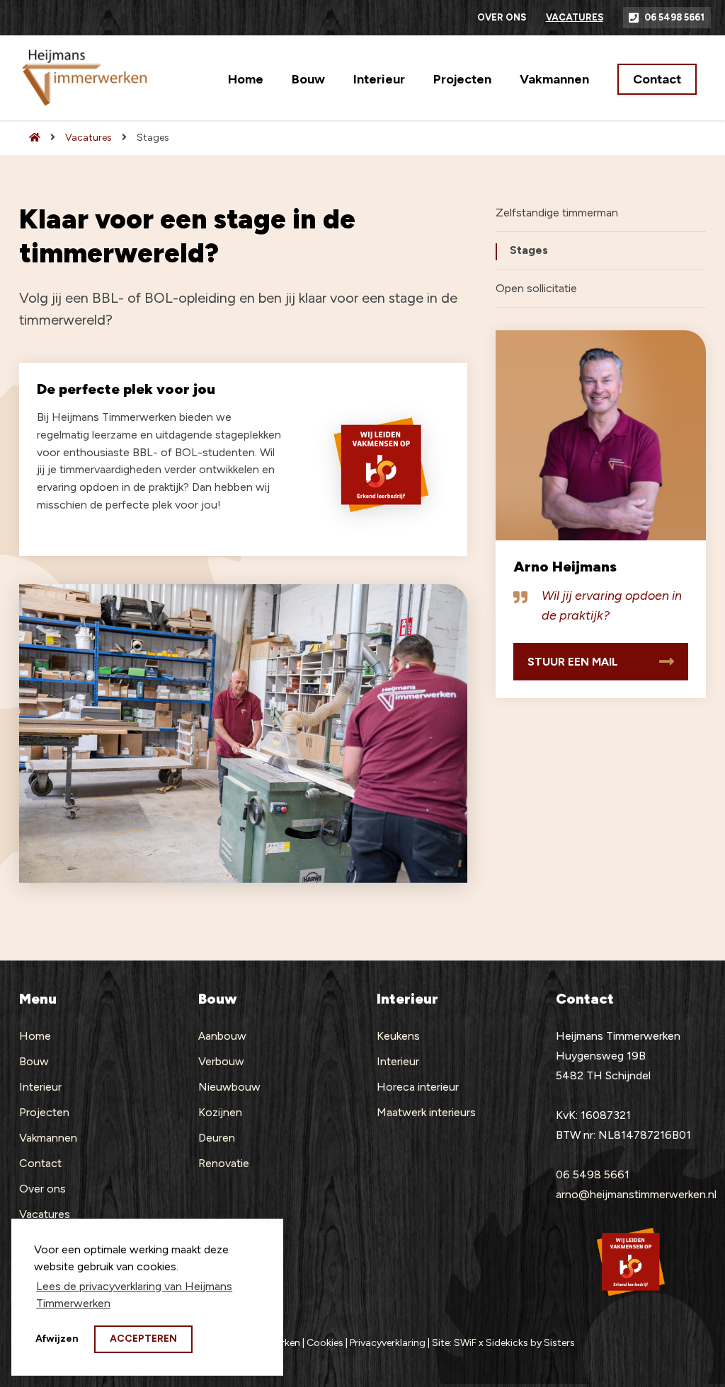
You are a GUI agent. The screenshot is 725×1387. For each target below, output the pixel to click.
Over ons (501, 17)
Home (245, 79)
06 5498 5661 (674, 17)
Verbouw (221, 1061)
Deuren (216, 1137)
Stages (529, 250)
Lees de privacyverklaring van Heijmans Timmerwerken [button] (134, 1294)
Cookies (325, 1343)
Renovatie (223, 1163)
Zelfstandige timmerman (557, 212)
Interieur (379, 79)
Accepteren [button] (143, 1339)
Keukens (398, 1036)
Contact (657, 79)
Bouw (308, 79)
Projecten (462, 79)
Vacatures (574, 17)
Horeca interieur (418, 1086)
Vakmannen (554, 79)
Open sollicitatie (536, 288)
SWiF (465, 1343)
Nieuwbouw (229, 1086)
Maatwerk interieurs (426, 1112)
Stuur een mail (572, 661)
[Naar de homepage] (29, 138)
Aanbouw (222, 1036)
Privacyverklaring (388, 1343)
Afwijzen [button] (57, 1339)
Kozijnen (220, 1112)
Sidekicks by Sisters (530, 1343)
